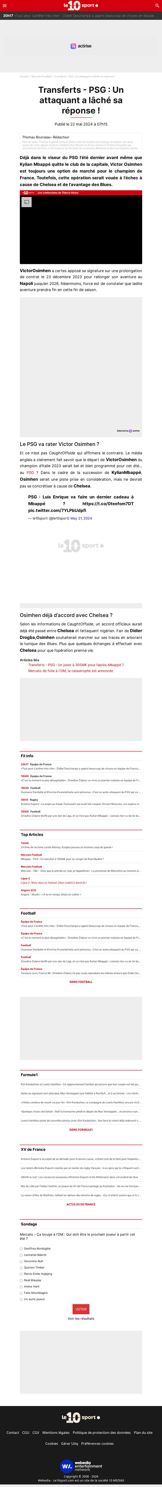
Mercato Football (41, 76)
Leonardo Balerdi (35, 1254)
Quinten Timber (34, 1267)
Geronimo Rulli (33, 1261)
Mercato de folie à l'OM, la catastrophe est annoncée (70, 671)
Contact (13, 1432)
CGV (35, 1432)
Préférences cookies (97, 1443)
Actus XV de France (81, 1204)
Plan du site (143, 1432)
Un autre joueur (34, 1299)
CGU (25, 1432)
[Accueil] (81, 5)
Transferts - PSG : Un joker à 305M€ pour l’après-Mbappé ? (76, 665)
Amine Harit (31, 1286)
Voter (81, 1309)
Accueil (24, 76)
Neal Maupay (32, 1280)
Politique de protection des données (102, 1432)
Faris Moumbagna (35, 1292)
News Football (81, 982)
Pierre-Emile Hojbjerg (38, 1273)
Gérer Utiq (69, 1443)
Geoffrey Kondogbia (37, 1248)
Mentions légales (56, 1432)
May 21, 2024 (81, 518)
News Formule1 (81, 1130)
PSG (30, 472)
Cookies (51, 1443)
